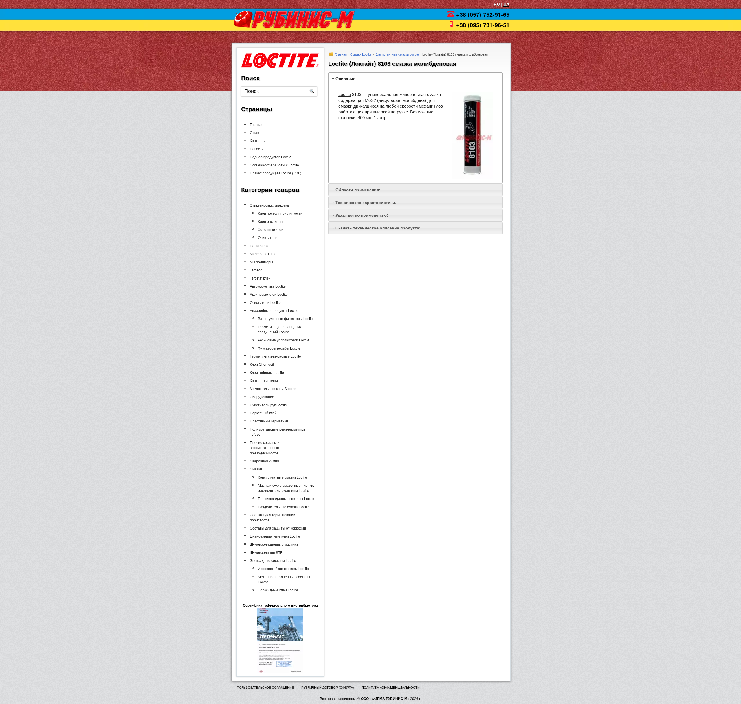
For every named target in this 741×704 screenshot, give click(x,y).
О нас (254, 132)
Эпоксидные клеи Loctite (278, 589)
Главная (341, 54)
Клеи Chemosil (262, 364)
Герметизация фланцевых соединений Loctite (280, 329)
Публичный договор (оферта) (327, 687)
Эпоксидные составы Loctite (273, 560)
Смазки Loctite (360, 54)
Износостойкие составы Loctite (283, 568)
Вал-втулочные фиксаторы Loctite (286, 318)
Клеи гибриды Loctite (267, 372)
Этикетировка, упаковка (269, 205)
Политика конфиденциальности (391, 687)
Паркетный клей (263, 412)
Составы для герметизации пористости (272, 517)
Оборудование (262, 396)
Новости (257, 148)
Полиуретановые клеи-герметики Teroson (277, 432)
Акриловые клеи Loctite (269, 294)
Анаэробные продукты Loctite (274, 310)
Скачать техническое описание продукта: (378, 228)
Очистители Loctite (265, 302)
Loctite (344, 94)
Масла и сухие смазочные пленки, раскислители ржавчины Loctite (286, 488)
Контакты (257, 140)
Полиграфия (260, 245)
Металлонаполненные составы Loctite (284, 579)
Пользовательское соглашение (265, 687)
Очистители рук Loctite (268, 404)
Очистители (268, 237)
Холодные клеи (270, 229)
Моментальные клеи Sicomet (273, 388)
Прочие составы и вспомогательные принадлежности (265, 447)
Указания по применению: (361, 215)
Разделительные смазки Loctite (284, 506)
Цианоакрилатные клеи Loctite (275, 536)
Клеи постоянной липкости (280, 213)
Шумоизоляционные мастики (274, 544)
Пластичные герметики (269, 420)
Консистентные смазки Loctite (397, 54)
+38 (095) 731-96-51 (482, 25)
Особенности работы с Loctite (274, 164)
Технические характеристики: (366, 202)
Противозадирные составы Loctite (286, 498)
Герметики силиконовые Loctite (275, 356)
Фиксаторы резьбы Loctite (279, 347)
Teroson (256, 269)
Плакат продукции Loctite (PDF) (275, 172)
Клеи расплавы (270, 221)
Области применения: (357, 190)
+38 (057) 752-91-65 (482, 14)
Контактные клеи (264, 380)
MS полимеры (261, 261)
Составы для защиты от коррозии (278, 527)
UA (506, 4)
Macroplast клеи (263, 253)
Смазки (256, 468)
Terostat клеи (260, 277)
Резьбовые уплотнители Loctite (283, 339)
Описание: (346, 78)
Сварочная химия (264, 460)
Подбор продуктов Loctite (270, 156)
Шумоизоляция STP (266, 552)
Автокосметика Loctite (268, 286)
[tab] (415, 78)
